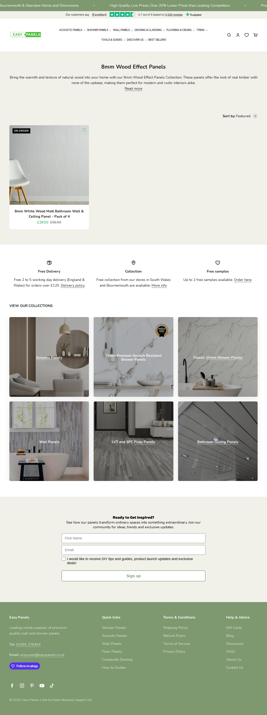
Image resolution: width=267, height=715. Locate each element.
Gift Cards (234, 627)
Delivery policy (72, 285)
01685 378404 (28, 644)
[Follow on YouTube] (42, 685)
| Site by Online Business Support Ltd (65, 700)
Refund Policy (174, 635)
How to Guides (114, 667)
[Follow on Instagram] (22, 685)
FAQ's (230, 651)
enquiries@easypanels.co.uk (42, 654)
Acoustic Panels (49, 357)
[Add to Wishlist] (84, 130)
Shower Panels (114, 627)
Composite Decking (117, 659)
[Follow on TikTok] (52, 685)
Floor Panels (144, 442)
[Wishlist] (247, 35)
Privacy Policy (174, 651)
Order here (243, 279)
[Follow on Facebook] (12, 685)
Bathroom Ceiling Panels (217, 442)
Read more (133, 88)
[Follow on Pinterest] (32, 685)
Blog (230, 635)
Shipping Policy (175, 627)
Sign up (133, 576)
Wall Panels (112, 643)
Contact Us (234, 667)
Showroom (235, 643)
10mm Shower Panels (224, 357)
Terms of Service (176, 643)
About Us (233, 659)
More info (159, 285)
